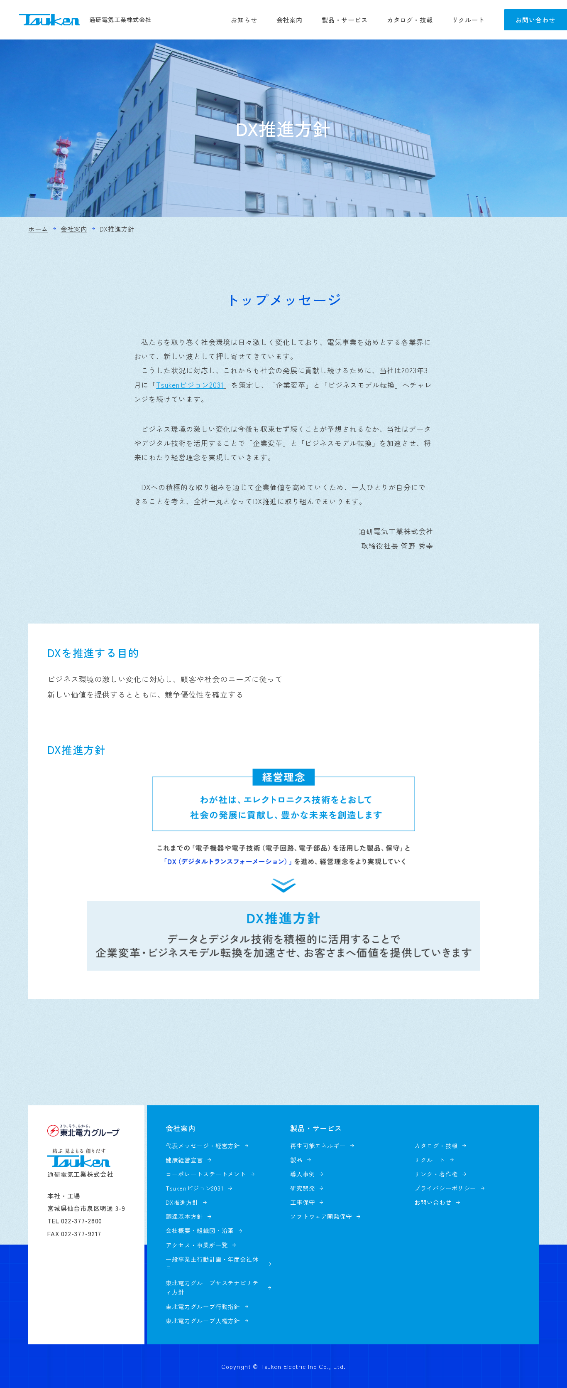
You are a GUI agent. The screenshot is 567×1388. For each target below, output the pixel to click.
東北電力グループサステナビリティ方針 (212, 1288)
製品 (296, 1160)
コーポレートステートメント (206, 1174)
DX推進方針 (182, 1202)
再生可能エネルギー (318, 1145)
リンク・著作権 (435, 1174)
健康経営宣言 (184, 1160)
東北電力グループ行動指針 (203, 1306)
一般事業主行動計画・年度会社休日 (212, 1264)
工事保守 (302, 1202)
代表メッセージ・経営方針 (203, 1145)
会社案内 (289, 19)
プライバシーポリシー (445, 1188)
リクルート (468, 19)
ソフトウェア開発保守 (321, 1216)
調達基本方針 (184, 1216)
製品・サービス (345, 19)
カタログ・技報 (410, 19)
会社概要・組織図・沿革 (200, 1230)
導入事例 (302, 1174)
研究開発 (302, 1188)
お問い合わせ (535, 19)
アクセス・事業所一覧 (196, 1245)
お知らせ (244, 19)
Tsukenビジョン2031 (190, 385)
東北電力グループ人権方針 (203, 1321)
